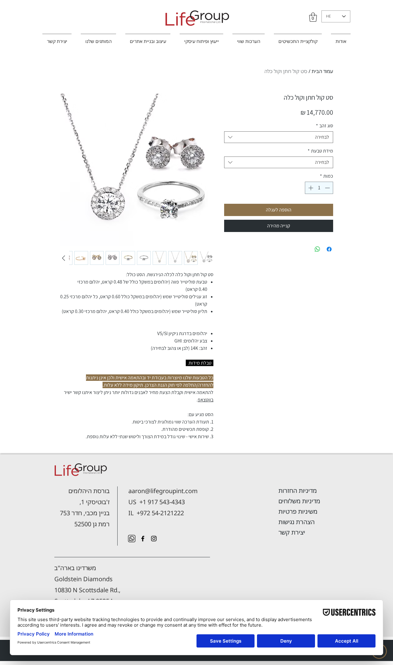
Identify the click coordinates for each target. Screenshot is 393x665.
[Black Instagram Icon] (154, 538)
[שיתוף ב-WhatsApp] (317, 249)
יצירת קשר (291, 532)
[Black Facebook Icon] (142, 538)
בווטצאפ (205, 399)
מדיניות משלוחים (299, 501)
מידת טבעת (320, 151)
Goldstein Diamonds (83, 579)
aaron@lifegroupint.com (163, 491)
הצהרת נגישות (296, 522)
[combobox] (278, 137)
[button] (313, 17)
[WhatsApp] (131, 538)
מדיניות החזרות (297, 490)
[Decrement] (328, 188)
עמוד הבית (322, 71)
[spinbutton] (319, 188)
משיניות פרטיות (297, 511)
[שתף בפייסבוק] (329, 249)
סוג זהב (324, 126)
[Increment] (310, 188)
